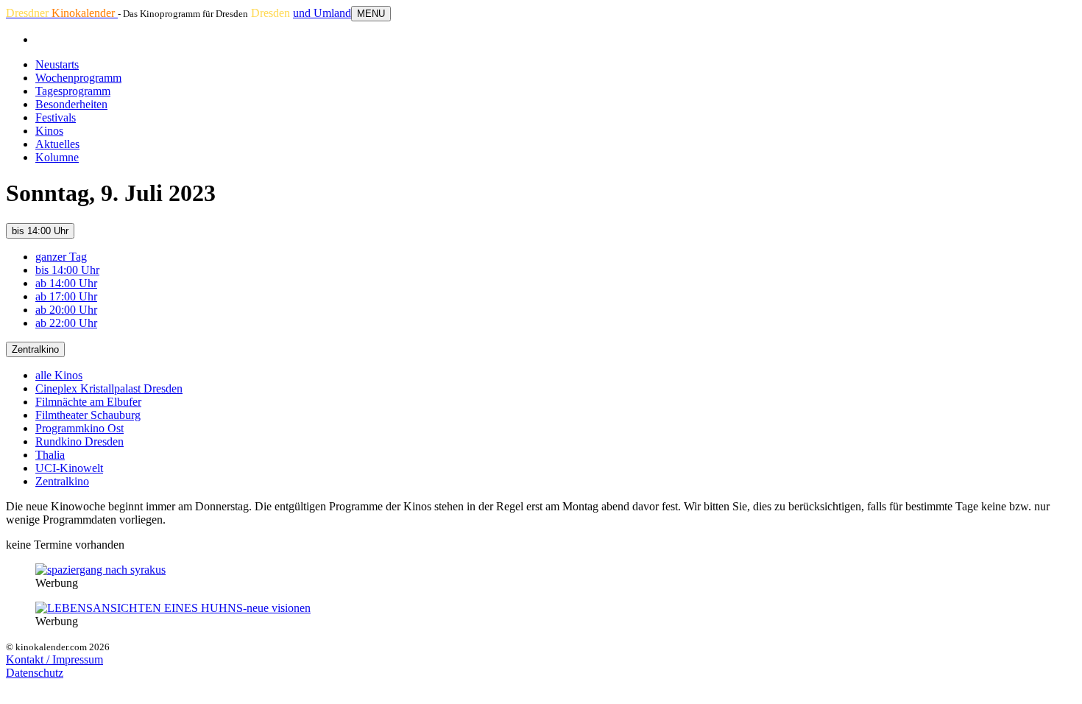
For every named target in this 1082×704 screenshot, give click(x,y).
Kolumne (57, 157)
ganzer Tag (61, 256)
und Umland (322, 13)
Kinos (49, 130)
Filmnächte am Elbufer (88, 401)
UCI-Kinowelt (69, 468)
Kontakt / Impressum (54, 659)
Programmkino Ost (79, 428)
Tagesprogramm (72, 91)
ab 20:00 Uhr (66, 309)
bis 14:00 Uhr (40, 230)
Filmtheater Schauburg (88, 415)
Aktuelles (57, 144)
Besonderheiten (71, 104)
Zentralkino (35, 349)
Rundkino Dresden (79, 441)
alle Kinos (58, 375)
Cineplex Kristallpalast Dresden (109, 388)
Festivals (55, 117)
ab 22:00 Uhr (66, 323)
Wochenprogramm (78, 77)
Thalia (50, 454)
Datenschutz (34, 672)
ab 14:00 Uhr (66, 283)
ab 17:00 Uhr (66, 296)
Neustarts (57, 64)
